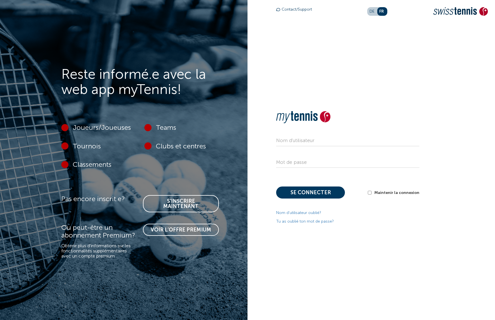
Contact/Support (297, 9)
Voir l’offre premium (181, 230)
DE (372, 11)
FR (381, 11)
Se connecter (310, 192)
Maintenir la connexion (396, 192)
